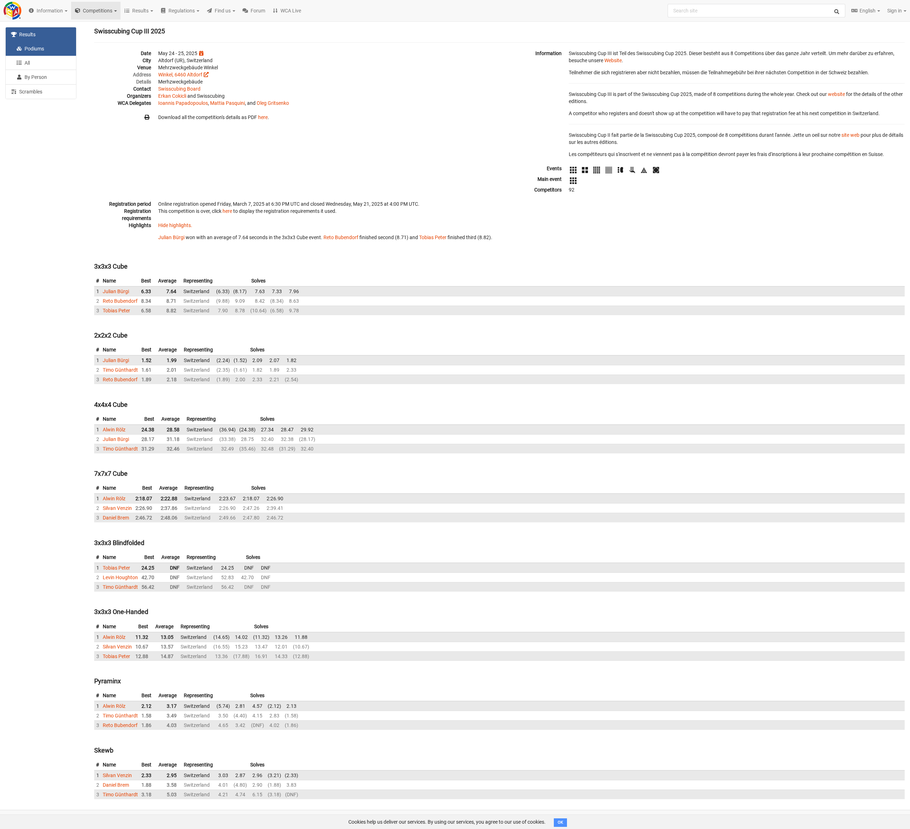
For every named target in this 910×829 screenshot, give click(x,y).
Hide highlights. (175, 225)
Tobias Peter (432, 237)
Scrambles (30, 92)
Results (27, 34)
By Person (35, 77)
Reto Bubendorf (340, 237)
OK (560, 822)
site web (850, 135)
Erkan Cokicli (172, 96)
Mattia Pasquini (227, 103)
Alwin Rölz (114, 429)
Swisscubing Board (179, 89)
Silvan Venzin (117, 508)
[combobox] (756, 10)
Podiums (33, 49)
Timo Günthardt (120, 370)
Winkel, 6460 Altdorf (180, 74)
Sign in (895, 11)
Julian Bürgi (171, 237)
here (263, 117)
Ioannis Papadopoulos (183, 103)
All (26, 63)
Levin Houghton (120, 577)
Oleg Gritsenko (273, 103)
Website (613, 60)
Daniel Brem (116, 518)
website (836, 94)
